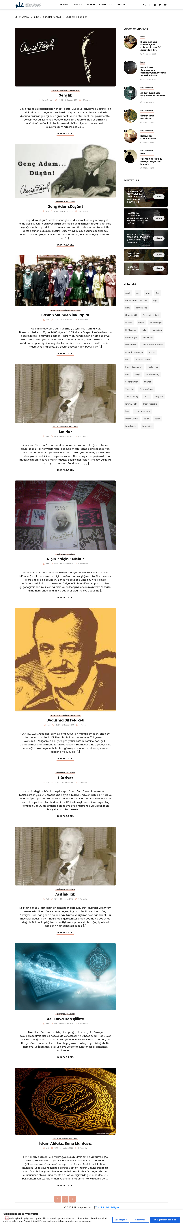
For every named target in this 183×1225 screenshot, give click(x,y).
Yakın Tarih (75, 310)
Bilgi (155, 300)
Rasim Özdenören (133, 367)
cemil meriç (141, 307)
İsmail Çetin (130, 426)
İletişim (115, 1207)
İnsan (157, 418)
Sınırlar (65, 432)
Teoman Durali (146, 389)
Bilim (127, 307)
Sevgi (137, 374)
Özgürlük (159, 396)
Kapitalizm (157, 330)
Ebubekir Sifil (131, 315)
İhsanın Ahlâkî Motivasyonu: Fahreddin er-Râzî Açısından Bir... (150, 46)
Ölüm (146, 396)
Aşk (157, 293)
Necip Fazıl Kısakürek (77, 17)
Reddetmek (139, 1219)
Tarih (90, 4)
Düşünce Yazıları (52, 17)
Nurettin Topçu (143, 359)
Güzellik (128, 322)
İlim (127, 411)
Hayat (141, 322)
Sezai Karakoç (152, 374)
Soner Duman (131, 381)
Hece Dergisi (156, 322)
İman (146, 418)
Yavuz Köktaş (131, 396)
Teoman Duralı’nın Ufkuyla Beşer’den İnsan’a (151, 162)
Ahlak (127, 293)
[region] (91, 1217)
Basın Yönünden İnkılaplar (65, 315)
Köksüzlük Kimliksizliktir (148, 137)
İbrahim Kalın (131, 404)
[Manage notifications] (7, 1218)
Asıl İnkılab (65, 894)
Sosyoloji (104, 4)
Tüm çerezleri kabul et (165, 1219)
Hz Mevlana (130, 330)
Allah (147, 293)
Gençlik (65, 95)
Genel (120, 4)
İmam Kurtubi (131, 418)
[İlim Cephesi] (28, 4)
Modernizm (130, 344)
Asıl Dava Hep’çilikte (65, 1019)
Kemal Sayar (131, 337)
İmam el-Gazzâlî (142, 411)
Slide (36, 17)
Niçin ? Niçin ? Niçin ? (65, 559)
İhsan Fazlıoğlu (150, 404)
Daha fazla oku (65, 133)
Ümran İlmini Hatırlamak (147, 117)
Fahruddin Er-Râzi (151, 315)
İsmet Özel (147, 426)
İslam (77, 4)
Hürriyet (65, 778)
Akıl (137, 293)
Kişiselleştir (120, 1219)
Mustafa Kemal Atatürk (152, 344)
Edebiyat (55, 90)
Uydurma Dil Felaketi (65, 720)
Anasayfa (65, 4)
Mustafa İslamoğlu (134, 352)
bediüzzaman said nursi (136, 300)
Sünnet (147, 381)
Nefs (127, 359)
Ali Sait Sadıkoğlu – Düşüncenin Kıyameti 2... (152, 96)
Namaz (152, 352)
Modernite (148, 337)
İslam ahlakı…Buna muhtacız (65, 1143)
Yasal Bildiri (102, 1207)
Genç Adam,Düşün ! (65, 206)
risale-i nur (153, 367)
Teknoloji (129, 389)
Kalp (144, 330)
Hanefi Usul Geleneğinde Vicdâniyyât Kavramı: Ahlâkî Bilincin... (153, 71)
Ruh (127, 374)
